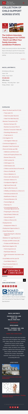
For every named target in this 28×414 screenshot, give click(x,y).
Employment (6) (7, 222)
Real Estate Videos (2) (10, 251)
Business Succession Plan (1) (12, 126)
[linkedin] (13, 286)
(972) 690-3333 (14, 322)
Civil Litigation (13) (8, 138)
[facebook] (3, 286)
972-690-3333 (5, 78)
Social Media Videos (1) (10, 261)
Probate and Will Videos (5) (11, 243)
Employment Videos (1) (10, 225)
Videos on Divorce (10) (10, 220)
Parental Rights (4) (9, 202)
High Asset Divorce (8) (10, 185)
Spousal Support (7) (9, 217)
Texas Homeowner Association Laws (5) (14, 255)
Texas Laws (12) (8, 113)
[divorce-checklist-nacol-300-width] (13, 269)
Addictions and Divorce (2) (11, 151)
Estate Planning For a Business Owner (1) (12, 234)
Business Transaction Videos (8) (12, 129)
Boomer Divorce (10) (9, 157)
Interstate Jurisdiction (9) (11, 193)
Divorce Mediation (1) (10, 174)
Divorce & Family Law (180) (10, 149)
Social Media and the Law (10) (11, 258)
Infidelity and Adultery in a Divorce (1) (14, 190)
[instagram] (8, 286)
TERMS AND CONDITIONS (14, 333)
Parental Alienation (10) (10, 199)
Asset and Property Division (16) (13, 154)
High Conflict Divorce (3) (10, 188)
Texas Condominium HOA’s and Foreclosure (11, 377)
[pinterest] (16, 286)
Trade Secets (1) (8, 135)
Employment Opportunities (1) (11, 228)
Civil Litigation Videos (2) (10, 140)
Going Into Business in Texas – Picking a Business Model (13, 396)
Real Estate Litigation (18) (10, 246)
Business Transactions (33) (10, 121)
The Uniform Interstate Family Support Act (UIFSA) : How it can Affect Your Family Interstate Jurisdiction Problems (13, 40)
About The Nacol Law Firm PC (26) (12, 110)
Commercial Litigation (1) (10, 143)
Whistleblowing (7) (8, 266)
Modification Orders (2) (10, 196)
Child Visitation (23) (9, 165)
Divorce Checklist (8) (9, 171)
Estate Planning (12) (8, 231)
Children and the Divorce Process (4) (14, 168)
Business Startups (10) (10, 124)
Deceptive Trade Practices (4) (11, 146)
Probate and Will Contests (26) (11, 240)
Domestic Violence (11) (10, 179)
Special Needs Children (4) (11, 214)
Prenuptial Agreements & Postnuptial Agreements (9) (11, 208)
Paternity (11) (7, 204)
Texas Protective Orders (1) (10, 264)
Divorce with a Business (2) (11, 177)
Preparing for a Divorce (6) (11, 211)
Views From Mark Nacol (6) (11, 118)
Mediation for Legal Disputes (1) (11, 238)
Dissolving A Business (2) (11, 132)
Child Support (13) (9, 163)
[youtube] (11, 286)
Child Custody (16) (9, 160)
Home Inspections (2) (10, 249)
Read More (23, 59)
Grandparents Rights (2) (10, 182)
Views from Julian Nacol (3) (11, 115)
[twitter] (6, 286)
